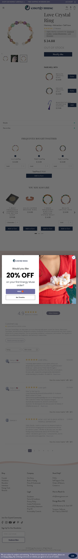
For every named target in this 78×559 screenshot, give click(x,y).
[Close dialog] (73, 257)
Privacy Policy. (8, 556)
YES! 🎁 (20, 291)
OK (72, 555)
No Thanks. (20, 297)
